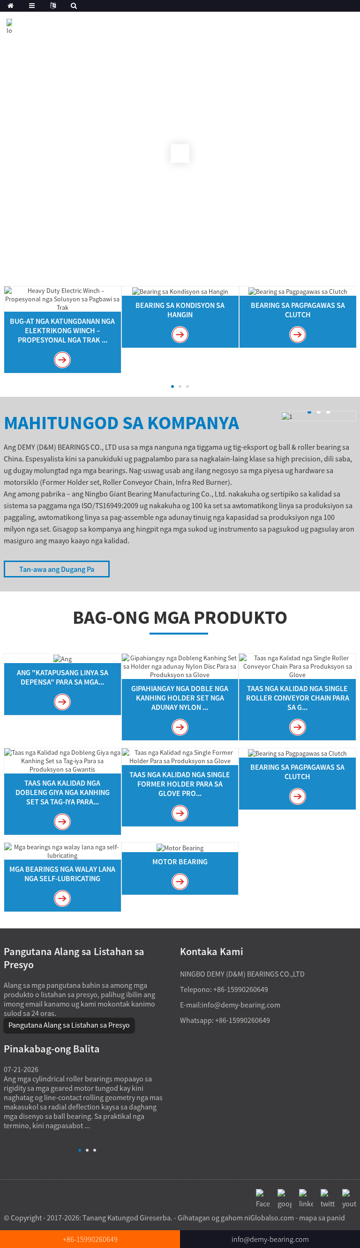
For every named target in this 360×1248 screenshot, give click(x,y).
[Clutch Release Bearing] (297, 290)
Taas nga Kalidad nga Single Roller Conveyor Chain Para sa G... (297, 698)
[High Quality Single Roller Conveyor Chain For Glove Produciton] (297, 665)
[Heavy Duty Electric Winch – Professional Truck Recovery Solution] (62, 298)
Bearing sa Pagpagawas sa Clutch (298, 309)
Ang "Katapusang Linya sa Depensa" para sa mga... (62, 677)
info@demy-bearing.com (241, 1004)
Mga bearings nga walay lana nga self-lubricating (62, 873)
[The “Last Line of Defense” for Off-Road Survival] (62, 658)
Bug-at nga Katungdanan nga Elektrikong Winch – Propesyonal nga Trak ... (62, 330)
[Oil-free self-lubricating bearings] (62, 850)
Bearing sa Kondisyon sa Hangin (180, 309)
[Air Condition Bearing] (180, 290)
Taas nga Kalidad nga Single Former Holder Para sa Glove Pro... (179, 784)
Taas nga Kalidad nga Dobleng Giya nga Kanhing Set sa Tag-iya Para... (62, 792)
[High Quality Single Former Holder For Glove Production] (180, 756)
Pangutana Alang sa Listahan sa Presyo (69, 1024)
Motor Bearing (180, 861)
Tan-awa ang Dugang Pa (56, 569)
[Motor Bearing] (180, 847)
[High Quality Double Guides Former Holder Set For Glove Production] (62, 760)
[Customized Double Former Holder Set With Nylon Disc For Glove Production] (180, 665)
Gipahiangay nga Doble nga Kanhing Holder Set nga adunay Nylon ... (179, 698)
